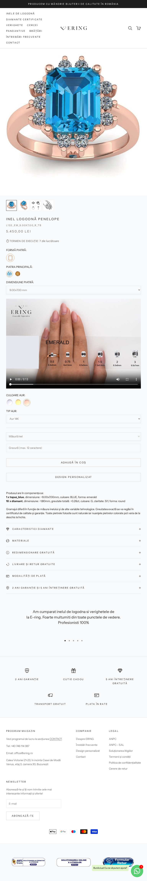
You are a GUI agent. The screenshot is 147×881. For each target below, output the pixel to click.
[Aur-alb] (9, 402)
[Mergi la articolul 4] (48, 205)
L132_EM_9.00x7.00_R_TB (24, 225)
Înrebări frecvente (86, 745)
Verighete (14, 25)
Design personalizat (73, 477)
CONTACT (56, 739)
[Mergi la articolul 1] (11, 205)
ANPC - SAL (116, 745)
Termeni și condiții (120, 756)
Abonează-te (23, 815)
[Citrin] (17, 274)
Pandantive (16, 30)
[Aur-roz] (26, 402)
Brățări (35, 30)
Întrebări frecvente (23, 36)
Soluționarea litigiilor (121, 751)
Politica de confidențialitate (125, 762)
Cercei (32, 25)
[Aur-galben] (18, 402)
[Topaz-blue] (9, 274)
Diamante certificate (24, 19)
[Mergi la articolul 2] (23, 205)
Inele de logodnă (20, 13)
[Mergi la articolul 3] (36, 205)
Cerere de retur (118, 768)
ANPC (112, 739)
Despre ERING (85, 739)
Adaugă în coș (73, 462)
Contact (13, 42)
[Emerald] (10, 258)
